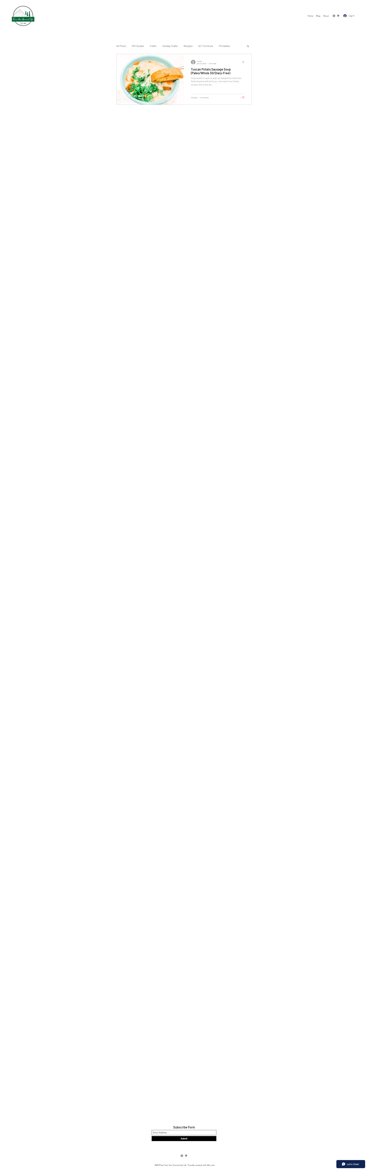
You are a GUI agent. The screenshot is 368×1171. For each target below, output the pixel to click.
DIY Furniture (205, 45)
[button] (248, 46)
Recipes (188, 45)
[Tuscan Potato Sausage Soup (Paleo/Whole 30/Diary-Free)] (150, 79)
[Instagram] (333, 15)
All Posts (121, 45)
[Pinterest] (338, 15)
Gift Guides (138, 45)
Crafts (153, 45)
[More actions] (244, 62)
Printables (224, 45)
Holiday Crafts (170, 45)
